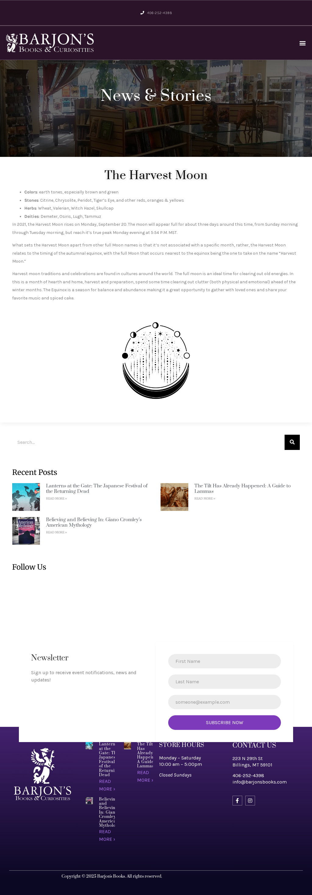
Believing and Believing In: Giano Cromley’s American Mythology (94, 522)
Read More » (56, 499)
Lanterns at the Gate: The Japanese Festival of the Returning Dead (96, 488)
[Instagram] (250, 800)
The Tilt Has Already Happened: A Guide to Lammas (242, 488)
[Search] (292, 442)
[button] (302, 43)
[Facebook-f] (237, 800)
